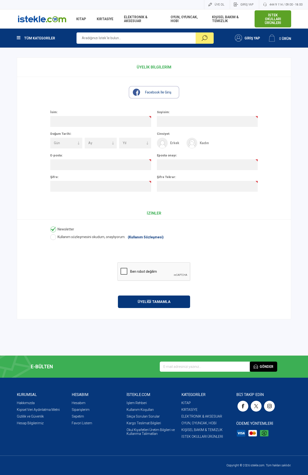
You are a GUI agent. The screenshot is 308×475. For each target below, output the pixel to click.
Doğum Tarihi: (60, 134)
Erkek (174, 143)
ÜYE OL (219, 4)
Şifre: (54, 177)
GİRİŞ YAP (246, 4)
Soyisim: (163, 112)
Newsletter (66, 229)
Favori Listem (82, 423)
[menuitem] (44, 403)
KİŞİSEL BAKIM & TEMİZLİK (202, 430)
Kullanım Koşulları (140, 410)
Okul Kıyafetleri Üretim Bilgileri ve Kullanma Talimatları (151, 432)
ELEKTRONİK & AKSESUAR (201, 416)
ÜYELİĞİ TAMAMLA (154, 302)
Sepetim (78, 416)
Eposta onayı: (167, 155)
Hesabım (78, 403)
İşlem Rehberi (137, 403)
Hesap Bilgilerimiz (30, 423)
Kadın (204, 143)
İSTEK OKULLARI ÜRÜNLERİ (202, 436)
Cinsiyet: (163, 134)
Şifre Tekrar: (166, 177)
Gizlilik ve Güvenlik (30, 416)
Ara (205, 38)
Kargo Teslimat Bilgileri (144, 423)
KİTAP (186, 403)
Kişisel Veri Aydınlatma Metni (38, 410)
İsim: (54, 112)
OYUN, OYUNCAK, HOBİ (199, 423)
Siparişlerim (81, 410)
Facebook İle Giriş (158, 92)
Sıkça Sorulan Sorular (143, 416)
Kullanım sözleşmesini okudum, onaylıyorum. (91, 237)
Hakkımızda (26, 403)
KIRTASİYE (189, 410)
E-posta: (56, 155)
